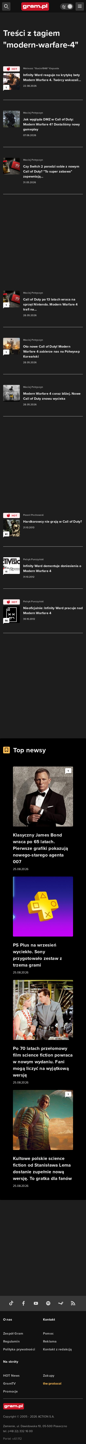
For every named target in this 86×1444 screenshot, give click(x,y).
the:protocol (52, 1383)
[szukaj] (6, 6)
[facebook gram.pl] (24, 1303)
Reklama (50, 1341)
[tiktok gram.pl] (12, 1303)
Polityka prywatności (19, 1349)
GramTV (9, 1383)
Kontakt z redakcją (57, 1349)
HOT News (11, 1375)
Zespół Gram (13, 1333)
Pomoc (48, 1333)
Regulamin (11, 1341)
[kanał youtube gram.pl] (36, 1303)
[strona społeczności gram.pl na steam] (61, 1303)
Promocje (10, 1391)
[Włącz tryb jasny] (66, 6)
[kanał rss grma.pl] (74, 1303)
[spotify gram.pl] (49, 1303)
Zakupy (48, 1375)
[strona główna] (35, 6)
